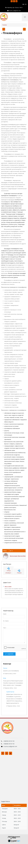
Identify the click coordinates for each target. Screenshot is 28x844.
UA (23, 4)
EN (25, 4)
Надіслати (10, 654)
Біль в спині (8, 586)
